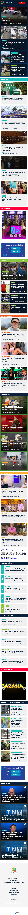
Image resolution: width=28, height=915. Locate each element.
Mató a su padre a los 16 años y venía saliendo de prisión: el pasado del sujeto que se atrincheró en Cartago (14, 569)
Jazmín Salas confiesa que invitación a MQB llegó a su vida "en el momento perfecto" (14, 354)
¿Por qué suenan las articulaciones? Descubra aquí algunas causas (14, 486)
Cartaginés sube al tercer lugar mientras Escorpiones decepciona (14, 271)
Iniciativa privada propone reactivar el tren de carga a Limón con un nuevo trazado (14, 38)
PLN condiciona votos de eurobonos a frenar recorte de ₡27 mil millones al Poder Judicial (14, 143)
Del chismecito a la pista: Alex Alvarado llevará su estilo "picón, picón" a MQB (14, 329)
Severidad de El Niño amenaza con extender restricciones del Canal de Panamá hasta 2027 (14, 57)
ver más (24, 260)
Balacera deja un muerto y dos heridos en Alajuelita (14, 16)
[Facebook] (6, 903)
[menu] (26, 2)
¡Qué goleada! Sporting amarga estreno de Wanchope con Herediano (14, 70)
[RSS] (18, 903)
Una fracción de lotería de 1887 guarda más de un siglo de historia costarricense (14, 722)
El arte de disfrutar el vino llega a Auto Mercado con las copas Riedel (14, 734)
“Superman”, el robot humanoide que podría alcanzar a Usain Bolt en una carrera (14, 710)
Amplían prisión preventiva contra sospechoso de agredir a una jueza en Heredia (14, 622)
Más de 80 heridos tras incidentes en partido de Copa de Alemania (14, 652)
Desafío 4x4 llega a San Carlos (14, 308)
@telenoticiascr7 (5, 549)
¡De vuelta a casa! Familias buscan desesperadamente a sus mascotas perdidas (14, 442)
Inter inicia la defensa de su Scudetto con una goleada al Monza (14, 632)
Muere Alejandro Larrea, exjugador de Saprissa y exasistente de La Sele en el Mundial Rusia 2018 (14, 287)
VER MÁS (24, 316)
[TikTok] (21, 903)
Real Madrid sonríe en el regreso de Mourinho (14, 298)
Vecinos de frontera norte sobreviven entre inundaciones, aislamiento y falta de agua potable (14, 598)
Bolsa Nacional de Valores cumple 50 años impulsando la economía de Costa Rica (14, 756)
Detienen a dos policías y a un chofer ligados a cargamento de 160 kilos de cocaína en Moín (14, 662)
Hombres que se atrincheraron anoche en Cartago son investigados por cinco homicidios (14, 579)
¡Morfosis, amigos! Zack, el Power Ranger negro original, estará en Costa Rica (14, 379)
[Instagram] (12, 903)
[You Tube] (15, 903)
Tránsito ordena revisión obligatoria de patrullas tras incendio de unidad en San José (14, 118)
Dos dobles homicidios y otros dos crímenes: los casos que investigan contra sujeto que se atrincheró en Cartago (14, 642)
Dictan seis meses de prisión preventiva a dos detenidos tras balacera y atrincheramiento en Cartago (14, 168)
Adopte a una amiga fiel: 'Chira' (14, 461)
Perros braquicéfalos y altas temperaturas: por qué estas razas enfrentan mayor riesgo (14, 405)
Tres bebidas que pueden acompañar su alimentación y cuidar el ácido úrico (14, 510)
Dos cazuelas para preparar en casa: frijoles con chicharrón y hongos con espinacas (14, 535)
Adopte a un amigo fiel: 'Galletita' (14, 423)
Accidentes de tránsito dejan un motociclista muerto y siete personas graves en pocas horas (14, 589)
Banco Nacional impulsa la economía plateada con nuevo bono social (14, 745)
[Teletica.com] (10, 2)
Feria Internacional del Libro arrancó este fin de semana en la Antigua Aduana (14, 193)
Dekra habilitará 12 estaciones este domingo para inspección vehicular (14, 93)
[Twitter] (9, 903)
